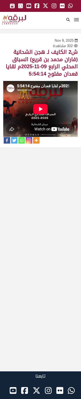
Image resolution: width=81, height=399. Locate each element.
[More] (36, 140)
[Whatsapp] (21, 140)
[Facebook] (7, 140)
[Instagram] (29, 140)
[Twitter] (14, 140)
